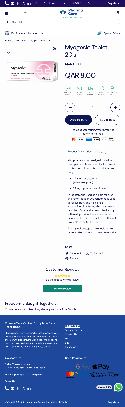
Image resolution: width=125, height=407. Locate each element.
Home (8, 40)
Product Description (80, 151)
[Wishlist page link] (25, 13)
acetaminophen (83, 182)
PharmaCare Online (35, 401)
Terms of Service (74, 330)
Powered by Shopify (56, 401)
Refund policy (72, 346)
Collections (20, 40)
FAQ (67, 338)
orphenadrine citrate (93, 188)
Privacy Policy (72, 325)
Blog (67, 342)
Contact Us (71, 334)
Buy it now (107, 120)
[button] (24, 33)
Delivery (101, 152)
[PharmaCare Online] (71, 13)
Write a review (62, 288)
